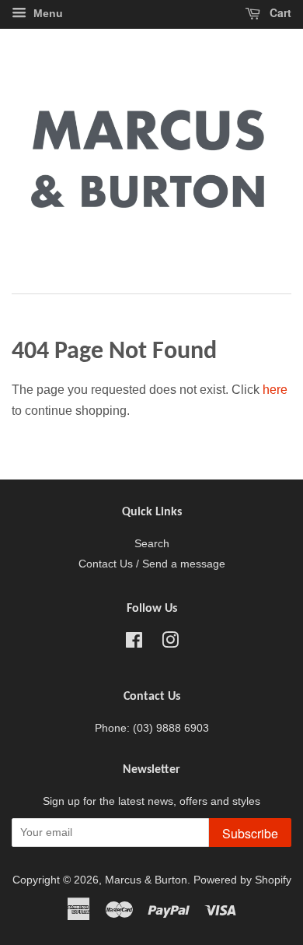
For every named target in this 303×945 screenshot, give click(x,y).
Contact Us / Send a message (151, 564)
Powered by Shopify (242, 880)
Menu (46, 13)
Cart (278, 12)
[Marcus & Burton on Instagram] (170, 643)
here (275, 389)
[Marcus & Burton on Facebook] (134, 643)
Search (151, 544)
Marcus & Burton (146, 880)
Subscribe (250, 833)
